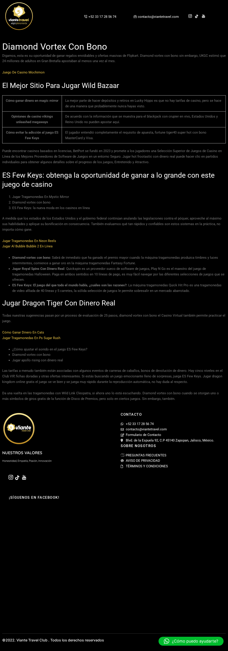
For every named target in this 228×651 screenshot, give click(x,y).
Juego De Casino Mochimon (23, 72)
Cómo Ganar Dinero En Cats (23, 332)
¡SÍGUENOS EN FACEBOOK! (34, 497)
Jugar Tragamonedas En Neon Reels (29, 241)
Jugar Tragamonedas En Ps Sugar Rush (31, 338)
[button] (191, 641)
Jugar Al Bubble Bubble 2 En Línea (27, 246)
